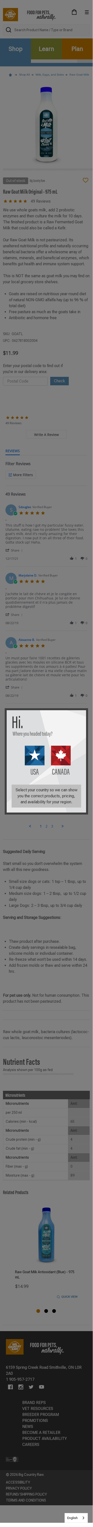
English (72, 1518)
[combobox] (76, 1518)
